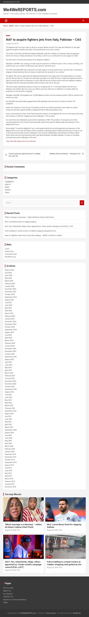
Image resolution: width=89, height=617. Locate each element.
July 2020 (8, 435)
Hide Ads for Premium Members (14, 600)
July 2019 (8, 468)
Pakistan (33, 141)
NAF (15, 141)
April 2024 (8, 338)
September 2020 (11, 430)
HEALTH (8, 184)
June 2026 (8, 275)
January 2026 (9, 286)
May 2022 (8, 400)
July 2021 (8, 416)
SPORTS (8, 190)
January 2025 (9, 319)
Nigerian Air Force (23, 141)
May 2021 (8, 422)
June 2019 (8, 471)
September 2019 (11, 462)
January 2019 (9, 484)
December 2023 (10, 349)
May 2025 (8, 308)
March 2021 (9, 427)
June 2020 (8, 438)
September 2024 (11, 330)
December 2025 (10, 289)
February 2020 (10, 449)
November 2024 (10, 324)
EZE (18, 530)
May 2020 (8, 441)
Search (82, 202)
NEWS (8, 36)
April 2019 (8, 476)
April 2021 (8, 424)
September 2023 (11, 357)
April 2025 (8, 311)
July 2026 (8, 273)
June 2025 (8, 305)
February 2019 (10, 481)
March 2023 (9, 373)
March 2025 (9, 313)
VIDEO (7, 193)
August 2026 (9, 270)
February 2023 (10, 376)
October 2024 (10, 327)
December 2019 (10, 454)
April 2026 (8, 278)
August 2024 (9, 332)
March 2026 (9, 281)
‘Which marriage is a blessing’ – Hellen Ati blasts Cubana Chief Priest (29, 217)
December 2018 (10, 487)
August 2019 (9, 465)
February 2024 (10, 343)
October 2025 (10, 294)
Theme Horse (51, 613)
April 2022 (8, 403)
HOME (5, 603)
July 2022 (8, 395)
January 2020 (9, 452)
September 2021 (11, 411)
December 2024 (10, 321)
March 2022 (9, 405)
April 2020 (8, 443)
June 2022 (8, 397)
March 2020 (9, 446)
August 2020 (9, 433)
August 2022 (9, 392)
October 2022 (10, 387)
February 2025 (10, 316)
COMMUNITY (9, 182)
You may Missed (13, 494)
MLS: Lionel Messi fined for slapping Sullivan (20, 222)
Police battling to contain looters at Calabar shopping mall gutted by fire (30, 231)
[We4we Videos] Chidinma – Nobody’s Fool (65, 154)
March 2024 (9, 340)
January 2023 (9, 378)
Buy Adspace (8, 594)
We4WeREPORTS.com (24, 9)
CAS (11, 141)
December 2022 (10, 381)
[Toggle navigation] (6, 20)
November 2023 (10, 351)
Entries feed (9, 251)
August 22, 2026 (10, 530)
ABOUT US (7, 591)
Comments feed (11, 254)
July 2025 (8, 303)
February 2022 (10, 408)
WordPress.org (10, 257)
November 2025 (10, 292)
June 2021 (8, 419)
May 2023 (8, 368)
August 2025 (9, 300)
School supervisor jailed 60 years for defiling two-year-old (24, 155)
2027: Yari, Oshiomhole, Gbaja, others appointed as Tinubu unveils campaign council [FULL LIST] (39, 226)
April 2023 (8, 370)
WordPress (77, 613)
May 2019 (8, 473)
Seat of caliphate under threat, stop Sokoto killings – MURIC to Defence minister (33, 235)
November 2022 (10, 384)
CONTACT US (8, 597)
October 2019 (10, 460)
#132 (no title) (8, 588)
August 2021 (9, 414)
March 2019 (9, 479)
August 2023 (9, 359)
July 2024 (8, 335)
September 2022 (11, 389)
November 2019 (10, 457)
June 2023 (8, 365)
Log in (7, 249)
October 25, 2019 (12, 44)
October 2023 (10, 354)
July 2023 (8, 362)
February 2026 (10, 284)
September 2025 (11, 297)
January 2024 (9, 346)
